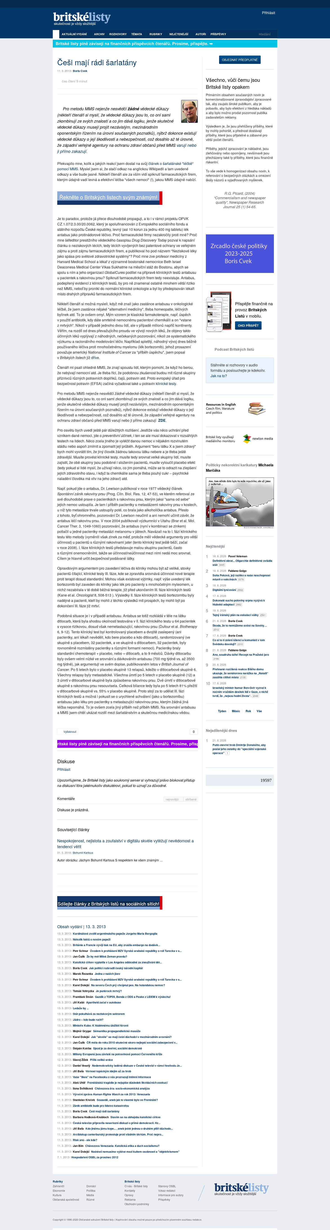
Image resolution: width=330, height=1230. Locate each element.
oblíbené (190, 799)
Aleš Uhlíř (79, 1083)
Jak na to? (219, 375)
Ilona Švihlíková (83, 1088)
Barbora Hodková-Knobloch (91, 1117)
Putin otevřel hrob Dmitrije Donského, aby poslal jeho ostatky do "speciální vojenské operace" (239, 749)
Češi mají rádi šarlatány (104, 1111)
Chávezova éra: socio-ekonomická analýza (122, 1088)
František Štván (83, 997)
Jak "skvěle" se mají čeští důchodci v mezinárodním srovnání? (131, 1037)
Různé (90, 1199)
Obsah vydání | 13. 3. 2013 (81, 926)
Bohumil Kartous (83, 852)
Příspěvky (218, 34)
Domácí (91, 1186)
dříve (95, 357)
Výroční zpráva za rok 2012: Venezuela (111, 1094)
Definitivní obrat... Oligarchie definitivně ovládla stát (242, 563)
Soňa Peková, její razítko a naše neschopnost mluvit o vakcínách (241, 577)
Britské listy (84, 19)
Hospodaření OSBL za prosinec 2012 (94, 1157)
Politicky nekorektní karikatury (239, 467)
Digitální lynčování (228, 590)
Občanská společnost (66, 1199)
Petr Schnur (80, 951)
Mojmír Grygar (82, 1031)
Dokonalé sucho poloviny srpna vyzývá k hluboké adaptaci (239, 602)
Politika (90, 1190)
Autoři (201, 34)
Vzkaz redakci (166, 1190)
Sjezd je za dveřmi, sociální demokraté (117, 1048)
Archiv (99, 34)
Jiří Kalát (78, 1002)
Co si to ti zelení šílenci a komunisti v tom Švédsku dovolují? (239, 642)
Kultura (57, 1195)
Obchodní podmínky (137, 1204)
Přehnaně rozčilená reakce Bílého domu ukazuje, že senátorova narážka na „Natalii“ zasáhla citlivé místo (240, 673)
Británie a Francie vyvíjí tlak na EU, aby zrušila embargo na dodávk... (116, 945)
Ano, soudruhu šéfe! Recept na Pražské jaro (241, 656)
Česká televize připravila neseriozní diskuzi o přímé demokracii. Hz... (116, 1123)
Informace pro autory (170, 1195)
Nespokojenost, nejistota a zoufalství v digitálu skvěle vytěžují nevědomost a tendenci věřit (125, 843)
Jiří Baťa (78, 1071)
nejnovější (173, 799)
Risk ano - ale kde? (85, 1140)
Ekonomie (59, 1190)
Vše (259, 711)
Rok (248, 711)
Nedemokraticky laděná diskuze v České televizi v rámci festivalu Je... (137, 1066)
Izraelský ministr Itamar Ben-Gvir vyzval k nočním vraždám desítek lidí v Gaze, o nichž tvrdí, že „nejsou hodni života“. (240, 692)
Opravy (129, 1195)
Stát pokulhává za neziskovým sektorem (99, 1014)
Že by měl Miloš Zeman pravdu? (107, 956)
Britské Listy (241, 1189)
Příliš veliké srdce (101, 1060)
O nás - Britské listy (136, 1186)
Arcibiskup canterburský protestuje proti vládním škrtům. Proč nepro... (118, 1134)
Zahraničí (58, 1186)
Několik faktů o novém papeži (91, 939)
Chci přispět (248, 325)
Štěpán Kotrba (82, 1048)
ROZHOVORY (118, 34)
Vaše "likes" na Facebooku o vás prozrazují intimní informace (112, 1077)
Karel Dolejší (81, 985)
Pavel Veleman (237, 556)
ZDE (162, 420)
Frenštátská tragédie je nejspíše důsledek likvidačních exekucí (127, 1083)
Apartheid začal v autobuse (103, 1002)
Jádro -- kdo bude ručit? (88, 1020)
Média (90, 1195)
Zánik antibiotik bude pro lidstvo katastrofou (101, 1106)
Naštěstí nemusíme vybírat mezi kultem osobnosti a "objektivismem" (135, 1152)
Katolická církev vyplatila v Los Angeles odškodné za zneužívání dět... (117, 962)
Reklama (130, 1199)
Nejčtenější (215, 546)
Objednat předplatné (240, 60)
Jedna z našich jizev (107, 974)
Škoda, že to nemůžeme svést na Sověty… (240, 627)
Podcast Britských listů (234, 349)
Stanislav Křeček (84, 1100)
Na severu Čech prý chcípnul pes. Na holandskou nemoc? (128, 985)
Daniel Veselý (81, 1066)
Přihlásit (268, 12)
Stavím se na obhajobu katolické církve (135, 1117)
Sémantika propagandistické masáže (117, 1031)
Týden (222, 711)
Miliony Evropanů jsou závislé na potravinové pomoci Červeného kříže (117, 1054)
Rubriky (156, 34)
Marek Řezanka (83, 974)
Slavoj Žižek (80, 1060)
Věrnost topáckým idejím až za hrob (108, 1071)
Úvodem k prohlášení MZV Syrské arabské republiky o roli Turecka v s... (136, 951)
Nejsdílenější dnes (221, 730)
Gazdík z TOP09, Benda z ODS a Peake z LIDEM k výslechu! (133, 997)
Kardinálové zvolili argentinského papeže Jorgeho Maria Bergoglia (115, 934)
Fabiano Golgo (237, 571)
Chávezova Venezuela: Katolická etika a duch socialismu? (122, 1146)
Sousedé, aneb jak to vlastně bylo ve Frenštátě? (127, 1100)
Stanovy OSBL (167, 1186)
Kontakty (130, 1190)
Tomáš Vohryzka (83, 991)
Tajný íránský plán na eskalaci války (239, 615)
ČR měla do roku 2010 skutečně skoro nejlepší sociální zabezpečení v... (132, 1042)
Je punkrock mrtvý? (109, 991)
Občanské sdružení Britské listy (96, 1219)
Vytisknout (69, 731)
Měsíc (236, 711)
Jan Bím (78, 1146)
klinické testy (166, 383)
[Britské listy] (109, 198)
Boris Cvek (80, 71)
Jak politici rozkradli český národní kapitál (116, 968)
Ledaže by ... (81, 1008)
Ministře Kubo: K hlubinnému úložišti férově (100, 1025)
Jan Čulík (79, 956)
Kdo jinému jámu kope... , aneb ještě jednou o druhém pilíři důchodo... (129, 1128)
